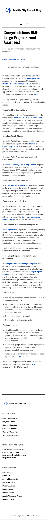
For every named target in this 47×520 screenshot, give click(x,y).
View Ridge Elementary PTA (18, 185)
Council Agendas (9, 428)
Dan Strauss (7, 489)
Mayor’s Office (8, 422)
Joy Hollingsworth (10, 479)
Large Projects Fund (32, 78)
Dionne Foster (8, 499)
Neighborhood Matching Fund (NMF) (21, 264)
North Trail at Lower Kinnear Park (27, 118)
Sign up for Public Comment (14, 455)
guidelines (23, 356)
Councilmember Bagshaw (13, 59)
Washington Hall (10, 230)
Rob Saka (6, 472)
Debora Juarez (8, 486)
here (35, 94)
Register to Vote (9, 458)
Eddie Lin (6, 476)
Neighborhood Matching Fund (15, 84)
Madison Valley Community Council (21, 165)
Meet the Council (9, 418)
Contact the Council (10, 452)
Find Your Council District (13, 450)
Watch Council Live (10, 435)
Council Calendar (9, 425)
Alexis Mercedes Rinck (12, 496)
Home (4, 49)
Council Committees (11, 432)
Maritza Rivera (8, 482)
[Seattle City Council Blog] (23, 10)
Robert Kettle (8, 493)
